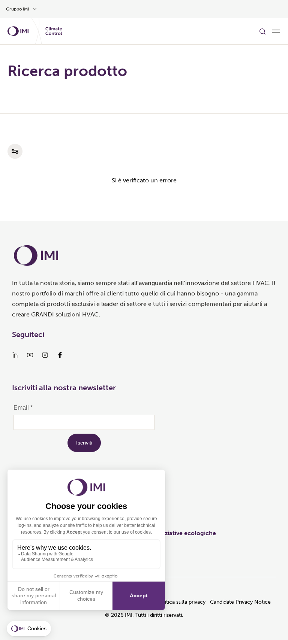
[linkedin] (15, 355)
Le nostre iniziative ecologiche (173, 533)
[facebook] (60, 355)
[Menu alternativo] (276, 31)
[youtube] (30, 355)
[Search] (263, 31)
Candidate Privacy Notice (240, 602)
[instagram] (45, 355)
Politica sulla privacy (181, 602)
